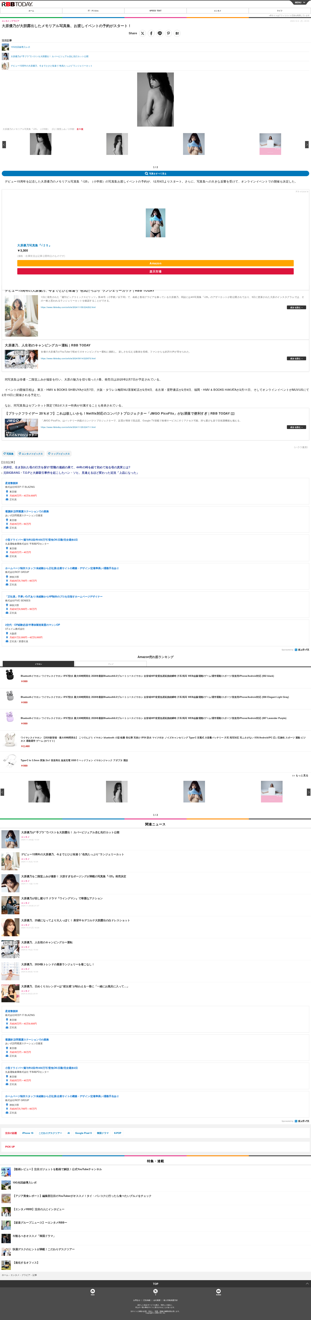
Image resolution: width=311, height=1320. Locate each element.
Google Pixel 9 (83, 1133)
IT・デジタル (93, 11)
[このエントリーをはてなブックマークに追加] (177, 33)
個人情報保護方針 (170, 1300)
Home (92, 1294)
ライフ (279, 11)
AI (68, 1133)
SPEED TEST (155, 11)
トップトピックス (60, 453)
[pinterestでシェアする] (168, 33)
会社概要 (157, 1300)
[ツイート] (142, 33)
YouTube (218, 1294)
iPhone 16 (27, 1133)
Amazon (155, 263)
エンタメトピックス (32, 453)
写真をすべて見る (157, 173)
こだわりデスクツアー (50, 1133)
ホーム (31, 11)
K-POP (117, 1133)
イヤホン (38, 664)
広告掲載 (146, 1300)
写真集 (9, 453)
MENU (298, 2)
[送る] (159, 33)
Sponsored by (287, 649)
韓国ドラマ (103, 1133)
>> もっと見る (300, 775)
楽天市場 (155, 271)
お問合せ (136, 1300)
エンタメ (217, 11)
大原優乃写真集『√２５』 (34, 245)
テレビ (111, 664)
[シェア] (151, 33)
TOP (155, 1284)
